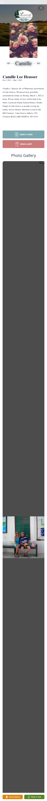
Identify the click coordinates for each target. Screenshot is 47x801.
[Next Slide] (42, 537)
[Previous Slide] (5, 537)
